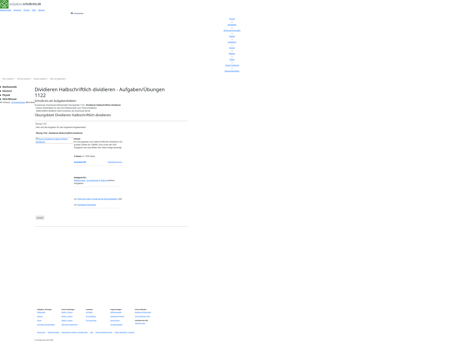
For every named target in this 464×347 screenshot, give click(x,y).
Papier (232, 36)
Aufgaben (232, 24)
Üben (232, 59)
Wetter (232, 53)
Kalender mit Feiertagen (143, 312)
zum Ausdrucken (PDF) (142, 316)
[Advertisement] (107, 267)
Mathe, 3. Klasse (67, 312)
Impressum (41, 332)
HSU (34, 10)
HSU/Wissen (9, 99)
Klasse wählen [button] (40, 78)
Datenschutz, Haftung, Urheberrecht (75, 332)
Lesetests (232, 42)
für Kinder (89, 312)
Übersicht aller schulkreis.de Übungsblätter (97, 199)
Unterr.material (232, 65)
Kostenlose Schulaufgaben (46, 325)
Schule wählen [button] (23, 78)
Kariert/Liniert (115, 320)
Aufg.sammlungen (232, 30)
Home (232, 19)
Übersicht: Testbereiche (69, 325)
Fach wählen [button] (8, 78)
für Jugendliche (91, 316)
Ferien (232, 48)
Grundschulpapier (116, 325)
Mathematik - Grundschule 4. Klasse (90, 180)
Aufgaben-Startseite (86, 204)
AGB (91, 332)
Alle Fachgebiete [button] (57, 78)
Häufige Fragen (140, 323)
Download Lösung (115, 162)
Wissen (41, 10)
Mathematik (6, 10)
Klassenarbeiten (232, 71)
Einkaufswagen (18, 102)
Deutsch (18, 10)
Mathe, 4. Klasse (67, 316)
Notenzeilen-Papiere (117, 316)
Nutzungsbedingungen (103, 332)
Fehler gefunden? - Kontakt (124, 332)
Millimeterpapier (116, 312)
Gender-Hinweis (53, 332)
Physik (27, 10)
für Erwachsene (91, 320)
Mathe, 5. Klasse (67, 320)
